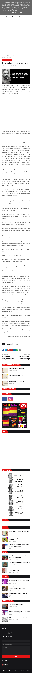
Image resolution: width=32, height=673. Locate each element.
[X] (16, 399)
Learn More (13, 13)
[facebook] (4, 399)
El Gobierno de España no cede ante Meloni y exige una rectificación (19, 532)
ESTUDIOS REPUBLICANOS (11, 55)
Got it (21, 13)
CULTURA (16, 344)
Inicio (3, 55)
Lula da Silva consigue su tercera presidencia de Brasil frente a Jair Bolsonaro (19, 556)
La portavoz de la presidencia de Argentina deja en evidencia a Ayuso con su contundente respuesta (19, 563)
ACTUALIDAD (9, 344)
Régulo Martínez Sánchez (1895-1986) (17, 381)
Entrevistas (22, 17)
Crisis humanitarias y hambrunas (16, 604)
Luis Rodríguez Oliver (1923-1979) (16, 375)
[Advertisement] (16, 37)
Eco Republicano (6, 65)
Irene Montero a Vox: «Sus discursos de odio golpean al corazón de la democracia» (18, 594)
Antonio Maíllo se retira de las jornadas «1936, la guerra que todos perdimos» (19, 545)
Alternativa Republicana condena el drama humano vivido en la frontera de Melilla (19, 612)
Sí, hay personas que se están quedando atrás (18, 618)
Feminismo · (15, 17)
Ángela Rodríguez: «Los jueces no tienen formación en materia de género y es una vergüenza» (19, 587)
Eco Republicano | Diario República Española (20, 670)
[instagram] (10, 399)
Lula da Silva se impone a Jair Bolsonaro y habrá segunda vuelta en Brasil (19, 569)
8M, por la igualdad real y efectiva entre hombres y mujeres (19, 581)
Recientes (4, 528)
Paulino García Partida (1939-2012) (16, 368)
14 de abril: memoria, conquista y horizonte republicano (18, 538)
